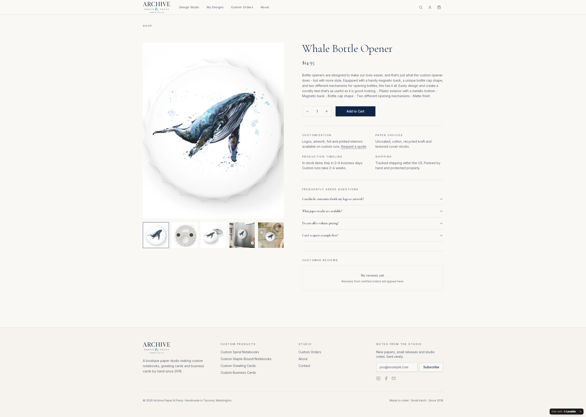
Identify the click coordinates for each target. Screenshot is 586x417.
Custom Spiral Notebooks (240, 352)
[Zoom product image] (213, 131)
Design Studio (189, 7)
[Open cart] (439, 7)
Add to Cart (355, 111)
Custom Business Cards (238, 372)
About (264, 7)
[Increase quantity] (327, 111)
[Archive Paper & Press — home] (156, 7)
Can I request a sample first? (320, 235)
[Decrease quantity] (307, 111)
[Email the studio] (394, 378)
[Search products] (421, 7)
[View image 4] (242, 235)
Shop (147, 25)
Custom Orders (242, 7)
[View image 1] (156, 235)
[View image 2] (185, 235)
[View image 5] (271, 235)
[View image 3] (213, 235)
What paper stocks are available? (322, 211)
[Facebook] (386, 378)
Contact (304, 366)
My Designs (215, 7)
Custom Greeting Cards (238, 366)
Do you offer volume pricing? (320, 223)
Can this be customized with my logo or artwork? (333, 199)
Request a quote (353, 146)
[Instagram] (378, 378)
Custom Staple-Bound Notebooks (246, 359)
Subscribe (431, 367)
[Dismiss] (580, 411)
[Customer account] (430, 7)
